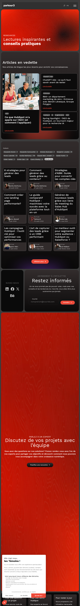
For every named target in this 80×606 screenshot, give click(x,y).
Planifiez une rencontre (39, 465)
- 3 (62, 155)
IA (52, 115)
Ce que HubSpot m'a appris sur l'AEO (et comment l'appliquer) (18, 120)
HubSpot (46, 115)
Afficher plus (39, 261)
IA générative (59, 115)
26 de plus (49, 159)
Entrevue (46, 93)
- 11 (64, 152)
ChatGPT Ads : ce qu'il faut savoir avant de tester (57, 81)
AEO (6, 113)
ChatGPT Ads (48, 76)
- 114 (27, 155)
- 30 (22, 159)
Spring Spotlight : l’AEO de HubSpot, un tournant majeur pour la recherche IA (58, 121)
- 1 (11, 152)
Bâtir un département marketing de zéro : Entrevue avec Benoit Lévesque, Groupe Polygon (58, 100)
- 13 (10, 155)
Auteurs (5, 148)
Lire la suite (9, 130)
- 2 (29, 152)
